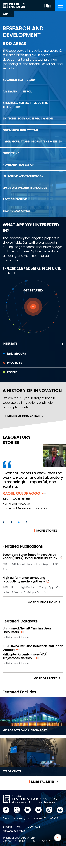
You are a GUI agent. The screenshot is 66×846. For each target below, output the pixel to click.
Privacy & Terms (14, 831)
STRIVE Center (12, 771)
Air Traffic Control (17, 91)
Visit (20, 826)
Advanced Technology (19, 80)
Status (7, 826)
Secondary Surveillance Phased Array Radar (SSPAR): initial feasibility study (30, 556)
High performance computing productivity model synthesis (24, 579)
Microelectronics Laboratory (25, 730)
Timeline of (22, 415)
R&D (8, 14)
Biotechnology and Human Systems (28, 118)
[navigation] (60, 5)
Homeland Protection (18, 165)
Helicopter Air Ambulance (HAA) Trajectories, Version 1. (25, 656)
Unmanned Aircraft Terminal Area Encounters (27, 630)
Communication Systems (20, 130)
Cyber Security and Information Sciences (32, 141)
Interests (10, 343)
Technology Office (16, 211)
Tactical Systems (15, 199)
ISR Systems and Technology (23, 176)
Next (26, 522)
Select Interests (33, 307)
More (46, 530)
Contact (33, 826)
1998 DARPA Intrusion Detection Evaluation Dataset (33, 648)
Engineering (11, 153)
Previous (4, 522)
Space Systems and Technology (25, 188)
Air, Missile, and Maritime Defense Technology (25, 105)
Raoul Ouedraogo (21, 493)
